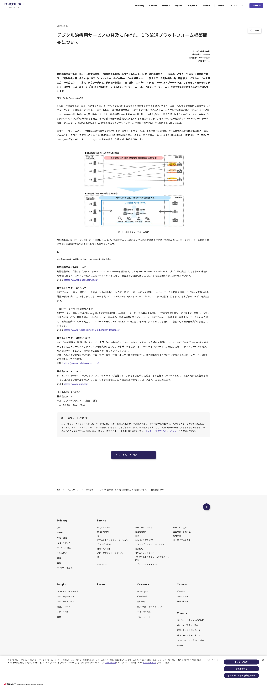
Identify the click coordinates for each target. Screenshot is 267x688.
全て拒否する (241, 669)
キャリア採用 (183, 596)
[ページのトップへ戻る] (206, 506)
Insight (166, 5)
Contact (256, 5)
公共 (59, 562)
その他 (180, 645)
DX (98, 536)
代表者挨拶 (142, 596)
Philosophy (142, 591)
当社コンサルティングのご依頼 (190, 620)
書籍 (59, 616)
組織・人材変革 (104, 548)
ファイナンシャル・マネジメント (111, 552)
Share (256, 30)
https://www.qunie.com (76, 383)
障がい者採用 (183, 601)
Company (192, 5)
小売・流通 (62, 537)
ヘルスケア (62, 552)
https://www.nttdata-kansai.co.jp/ (81, 363)
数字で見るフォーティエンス (149, 606)
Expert (178, 5)
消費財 (60, 532)
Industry (139, 5)
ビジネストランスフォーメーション (112, 540)
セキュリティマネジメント (146, 552)
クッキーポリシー (149, 663)
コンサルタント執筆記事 (67, 591)
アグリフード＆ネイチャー (146, 564)
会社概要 (141, 601)
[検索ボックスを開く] (242, 5)
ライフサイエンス (65, 567)
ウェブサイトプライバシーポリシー (161, 431)
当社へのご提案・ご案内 (187, 625)
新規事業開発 (103, 531)
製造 (59, 527)
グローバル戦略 (104, 544)
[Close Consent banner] (263, 660)
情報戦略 (139, 548)
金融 (59, 557)
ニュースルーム (143, 616)
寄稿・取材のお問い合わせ (188, 630)
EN (235, 5)
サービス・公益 (64, 547)
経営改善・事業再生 (182, 531)
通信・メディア (64, 542)
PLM (137, 536)
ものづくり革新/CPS (144, 540)
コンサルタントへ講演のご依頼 (190, 640)
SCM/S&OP (102, 564)
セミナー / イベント (65, 596)
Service (153, 5)
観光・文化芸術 (180, 527)
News (221, 5)
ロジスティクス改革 (143, 527)
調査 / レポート (63, 606)
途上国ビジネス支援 (182, 540)
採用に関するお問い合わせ (188, 635)
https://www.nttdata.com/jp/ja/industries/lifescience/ (92, 329)
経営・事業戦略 (104, 527)
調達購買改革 (141, 531)
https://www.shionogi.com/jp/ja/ (81, 279)
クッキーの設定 (110, 663)
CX (98, 557)
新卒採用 (181, 591)
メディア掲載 (63, 611)
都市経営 (177, 536)
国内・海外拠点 (144, 611)
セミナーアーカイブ (65, 601)
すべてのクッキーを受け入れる (241, 675)
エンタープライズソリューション (149, 544)
